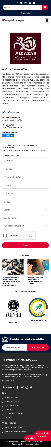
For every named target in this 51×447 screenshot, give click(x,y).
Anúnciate (25, 13)
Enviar (25, 245)
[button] (4, 273)
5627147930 (10, 381)
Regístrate (38, 347)
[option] (13, 272)
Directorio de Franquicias (42, 435)
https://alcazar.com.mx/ (12, 127)
